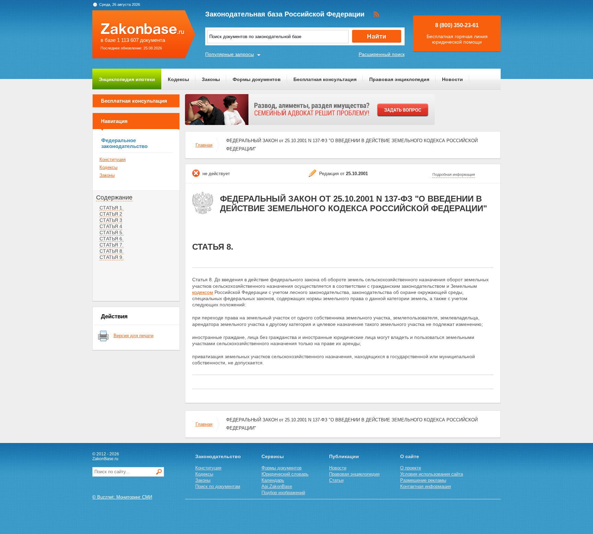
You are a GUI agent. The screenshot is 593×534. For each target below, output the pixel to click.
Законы (211, 79)
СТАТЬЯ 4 (111, 226)
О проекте (410, 467)
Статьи (336, 480)
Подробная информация (453, 174)
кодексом (202, 292)
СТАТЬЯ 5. (112, 232)
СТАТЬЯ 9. (112, 257)
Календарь (272, 480)
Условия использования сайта (431, 474)
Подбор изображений (283, 492)
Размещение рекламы (423, 480)
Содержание (114, 197)
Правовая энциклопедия (399, 79)
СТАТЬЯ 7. (112, 245)
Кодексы (178, 79)
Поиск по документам (217, 486)
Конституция (113, 159)
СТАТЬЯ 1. (112, 208)
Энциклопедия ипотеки (127, 79)
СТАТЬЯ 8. (112, 251)
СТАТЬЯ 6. (112, 238)
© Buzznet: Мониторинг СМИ (122, 497)
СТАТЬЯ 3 (111, 220)
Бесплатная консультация (325, 79)
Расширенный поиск (382, 54)
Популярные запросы (229, 54)
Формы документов (257, 79)
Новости (452, 79)
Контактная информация (425, 486)
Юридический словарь (285, 474)
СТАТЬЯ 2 (111, 214)
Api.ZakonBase (276, 486)
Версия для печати (133, 335)
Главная (204, 145)
